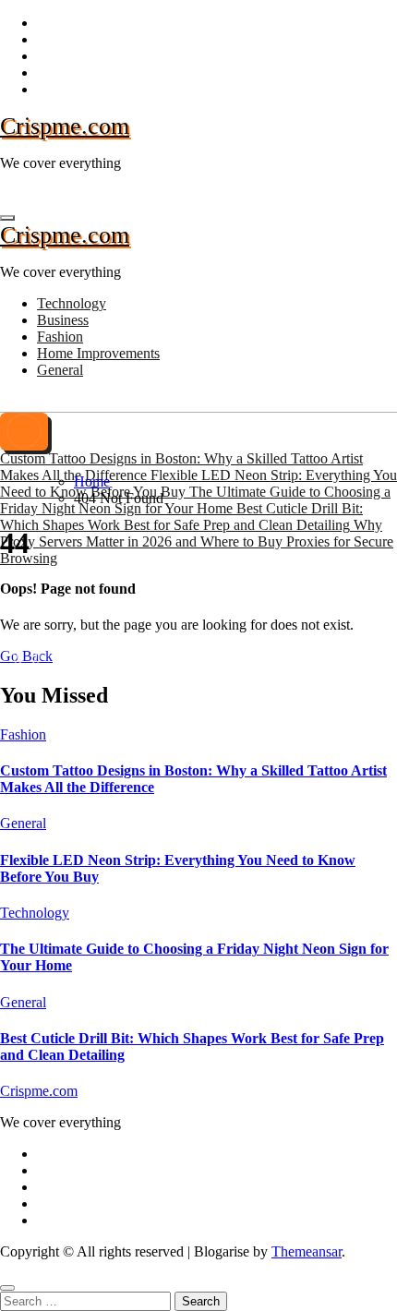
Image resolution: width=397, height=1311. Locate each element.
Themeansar (306, 1251)
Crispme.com (64, 126)
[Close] (7, 1288)
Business (63, 320)
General (60, 370)
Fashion (60, 336)
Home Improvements (98, 353)
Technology (71, 303)
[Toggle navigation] (7, 218)
